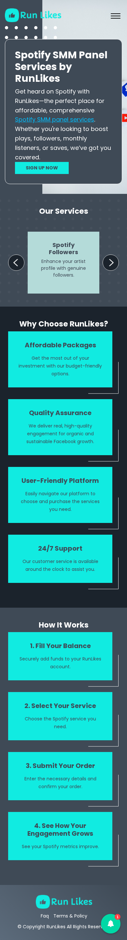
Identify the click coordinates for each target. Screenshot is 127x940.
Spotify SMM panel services (54, 119)
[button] (110, 923)
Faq (45, 916)
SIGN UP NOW (42, 168)
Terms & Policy (70, 916)
